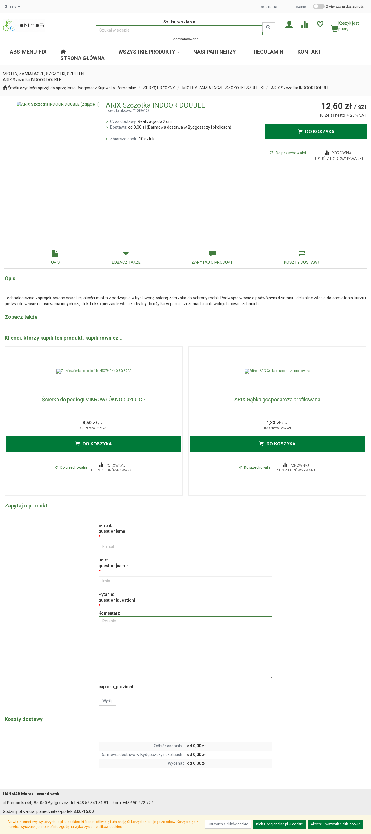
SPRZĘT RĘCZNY (159, 87)
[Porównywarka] (304, 24)
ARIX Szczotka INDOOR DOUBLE (300, 87)
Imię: (114, 563)
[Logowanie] (289, 24)
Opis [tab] (55, 262)
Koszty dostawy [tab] (302, 262)
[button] (15, 6)
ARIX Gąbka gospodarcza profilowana (277, 399)
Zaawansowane (185, 39)
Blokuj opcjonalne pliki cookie (279, 824)
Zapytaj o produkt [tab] (212, 262)
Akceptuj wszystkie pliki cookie (335, 824)
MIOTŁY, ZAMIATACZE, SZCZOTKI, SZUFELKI (223, 87)
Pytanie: (117, 597)
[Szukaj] (268, 27)
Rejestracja (268, 7)
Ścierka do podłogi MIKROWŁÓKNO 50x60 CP (94, 399)
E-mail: (114, 528)
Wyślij (107, 700)
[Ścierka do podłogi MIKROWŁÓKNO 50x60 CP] (93, 371)
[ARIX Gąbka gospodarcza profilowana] (277, 371)
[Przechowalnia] (319, 24)
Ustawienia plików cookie (228, 824)
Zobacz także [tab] (126, 262)
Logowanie (297, 7)
